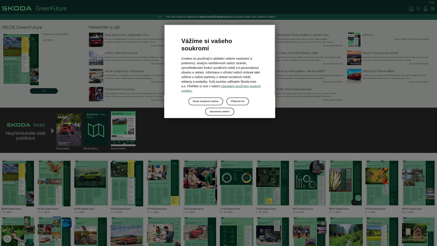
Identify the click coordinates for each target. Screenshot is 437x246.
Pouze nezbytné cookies (206, 101)
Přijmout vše (237, 101)
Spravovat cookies (220, 111)
